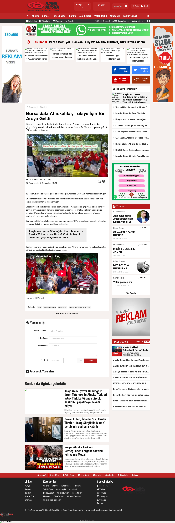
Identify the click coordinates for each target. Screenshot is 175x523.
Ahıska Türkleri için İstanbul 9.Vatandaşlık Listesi (131, 360)
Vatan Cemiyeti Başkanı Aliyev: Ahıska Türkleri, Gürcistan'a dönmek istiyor (104, 42)
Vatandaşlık (100, 15)
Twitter (102, 489)
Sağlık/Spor (85, 15)
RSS (101, 503)
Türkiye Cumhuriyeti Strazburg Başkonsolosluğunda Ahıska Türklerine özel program (131, 125)
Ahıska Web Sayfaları (52, 500)
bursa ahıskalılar (50, 307)
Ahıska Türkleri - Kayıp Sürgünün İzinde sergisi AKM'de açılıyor (131, 113)
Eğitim (72, 15)
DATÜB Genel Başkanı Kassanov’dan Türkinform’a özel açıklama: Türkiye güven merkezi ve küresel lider (131, 149)
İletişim (28, 493)
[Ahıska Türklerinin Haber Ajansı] (42, 12)
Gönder (90, 360)
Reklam (28, 489)
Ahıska (35, 15)
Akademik (115, 15)
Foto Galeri (32, 21)
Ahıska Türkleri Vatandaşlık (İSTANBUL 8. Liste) (131, 377)
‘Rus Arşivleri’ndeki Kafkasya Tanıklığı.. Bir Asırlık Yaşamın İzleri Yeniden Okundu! (131, 131)
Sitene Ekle (29, 496)
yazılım (82, 520)
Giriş (136, 6)
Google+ (103, 500)
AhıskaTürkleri (63, 493)
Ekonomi (46, 496)
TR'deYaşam (59, 496)
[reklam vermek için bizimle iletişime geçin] (12, 102)
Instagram (103, 496)
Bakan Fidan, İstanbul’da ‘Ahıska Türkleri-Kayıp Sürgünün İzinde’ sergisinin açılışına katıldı (131, 107)
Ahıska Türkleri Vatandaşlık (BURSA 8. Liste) (131, 366)
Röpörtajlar (77, 493)
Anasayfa (32, 107)
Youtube (102, 493)
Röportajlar (123, 475)
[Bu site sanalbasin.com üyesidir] (6, 516)
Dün (142, 342)
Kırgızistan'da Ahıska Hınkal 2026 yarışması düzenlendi (131, 143)
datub (39, 307)
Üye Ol (146, 6)
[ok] (126, 6)
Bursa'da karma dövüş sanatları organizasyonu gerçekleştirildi (131, 389)
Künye (27, 485)
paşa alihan (62, 307)
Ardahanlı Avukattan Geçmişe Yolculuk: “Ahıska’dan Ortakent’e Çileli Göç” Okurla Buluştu (131, 137)
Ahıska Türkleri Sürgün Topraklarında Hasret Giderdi (131, 155)
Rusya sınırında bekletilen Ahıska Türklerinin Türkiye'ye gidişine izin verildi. (131, 406)
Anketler (70, 21)
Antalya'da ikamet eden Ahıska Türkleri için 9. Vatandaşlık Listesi (131, 371)
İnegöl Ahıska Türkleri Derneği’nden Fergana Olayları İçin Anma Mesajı (131, 119)
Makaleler (59, 21)
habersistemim (90, 520)
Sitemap (28, 500)
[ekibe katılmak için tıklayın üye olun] (131, 200)
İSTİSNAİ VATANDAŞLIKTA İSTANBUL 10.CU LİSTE (131, 383)
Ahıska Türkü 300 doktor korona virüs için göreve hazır (122, 21)
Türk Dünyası (59, 15)
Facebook (103, 485)
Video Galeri (45, 21)
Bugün (138, 342)
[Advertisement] (67, 84)
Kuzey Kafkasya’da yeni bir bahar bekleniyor (131, 395)
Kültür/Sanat (130, 15)
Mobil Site (55, 475)
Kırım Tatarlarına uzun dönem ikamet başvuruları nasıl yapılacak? (131, 400)
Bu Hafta (146, 342)
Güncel (45, 15)
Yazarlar (98, 475)
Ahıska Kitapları (74, 496)
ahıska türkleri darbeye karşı (79, 307)
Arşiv (136, 475)
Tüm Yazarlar (131, 293)
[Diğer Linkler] (147, 16)
